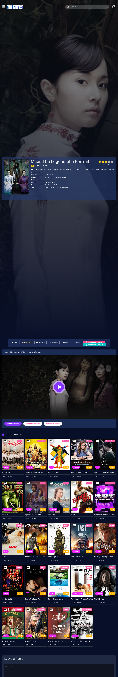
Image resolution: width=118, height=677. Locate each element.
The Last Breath (77, 557)
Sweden (76, 551)
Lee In (61, 185)
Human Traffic (53, 472)
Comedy (65, 441)
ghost (47, 187)
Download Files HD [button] (94, 342)
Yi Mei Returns (30, 641)
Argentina (7, 509)
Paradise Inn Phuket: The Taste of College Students (82, 599)
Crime (89, 441)
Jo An (56, 185)
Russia (29, 551)
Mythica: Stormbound (33, 515)
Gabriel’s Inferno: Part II (34, 599)
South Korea (49, 175)
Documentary (110, 441)
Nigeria (52, 636)
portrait (58, 187)
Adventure (41, 441)
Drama (47, 177)
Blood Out (75, 515)
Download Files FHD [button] (95, 345)
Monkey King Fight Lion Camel (105, 557)
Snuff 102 (5, 515)
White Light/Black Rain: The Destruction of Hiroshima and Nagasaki (82, 641)
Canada (76, 467)
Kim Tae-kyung (50, 182)
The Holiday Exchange (10, 641)
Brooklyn (51, 515)
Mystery (58, 177)
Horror (52, 177)
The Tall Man (99, 599)
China (98, 551)
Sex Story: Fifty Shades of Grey (105, 472)
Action (42, 483)
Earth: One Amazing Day (57, 599)
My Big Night (7, 599)
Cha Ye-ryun (49, 185)
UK (51, 467)
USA (28, 509)
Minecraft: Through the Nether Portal (105, 515)
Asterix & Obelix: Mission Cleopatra (36, 472)
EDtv (4, 557)
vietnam (65, 187)
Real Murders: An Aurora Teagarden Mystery (82, 472)
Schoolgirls (6, 472)
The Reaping (53, 557)
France (29, 467)
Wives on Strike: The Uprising (59, 641)
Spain (6, 467)
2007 (46, 180)
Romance (18, 609)
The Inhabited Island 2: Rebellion (36, 557)
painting (52, 187)
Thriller (64, 177)
